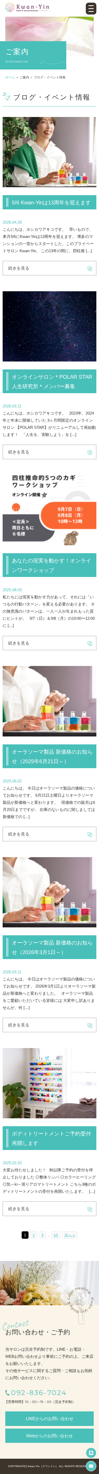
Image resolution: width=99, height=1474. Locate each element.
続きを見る (18, 268)
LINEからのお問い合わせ (49, 1418)
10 (56, 1235)
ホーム (10, 77)
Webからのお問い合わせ (49, 1436)
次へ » (69, 1235)
